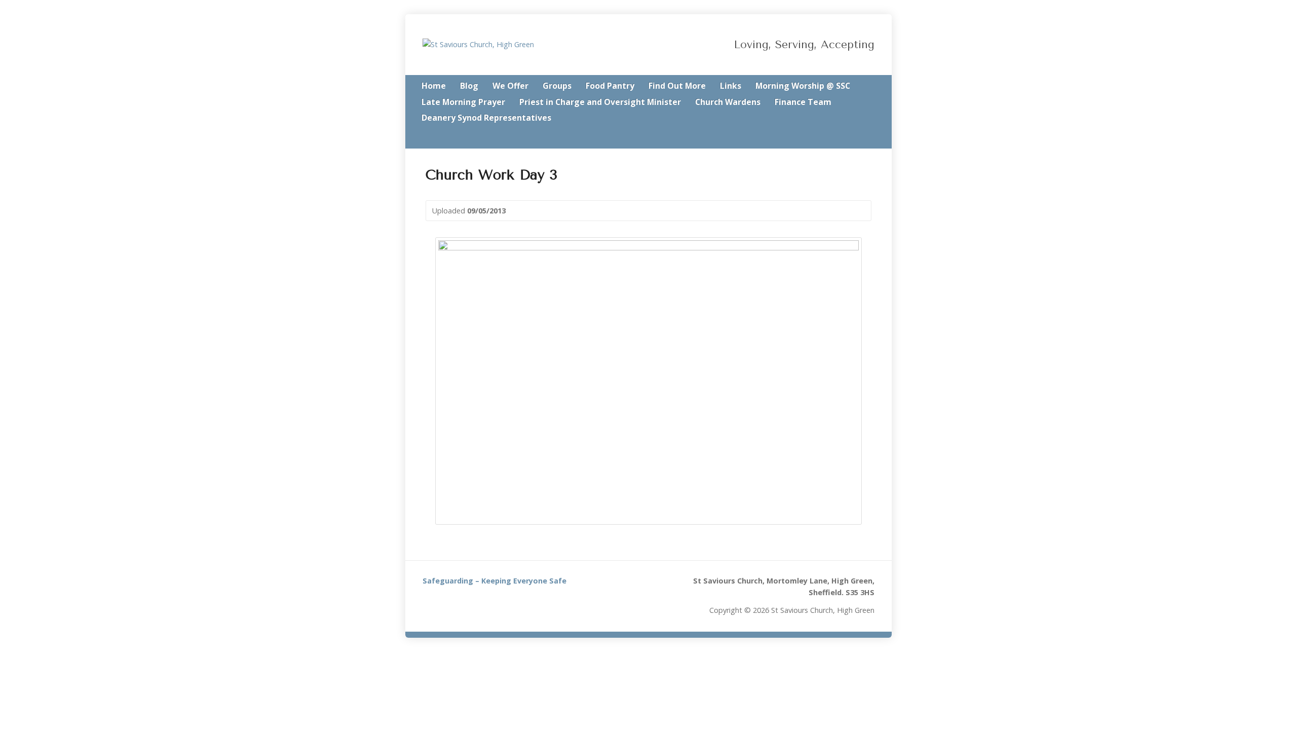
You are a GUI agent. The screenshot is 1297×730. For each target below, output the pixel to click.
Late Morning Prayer (463, 101)
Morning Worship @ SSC (802, 85)
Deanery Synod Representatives (486, 117)
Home (434, 85)
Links (730, 85)
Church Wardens (727, 101)
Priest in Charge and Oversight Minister (600, 101)
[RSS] (843, 137)
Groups (557, 85)
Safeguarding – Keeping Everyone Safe (494, 581)
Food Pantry (610, 85)
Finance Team (803, 101)
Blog (469, 85)
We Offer (510, 85)
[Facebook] (871, 137)
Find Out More (677, 85)
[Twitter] (857, 137)
